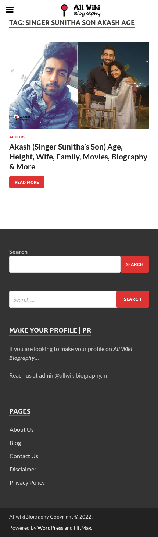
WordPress (50, 527)
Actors (17, 137)
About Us (22, 429)
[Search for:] (79, 299)
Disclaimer (23, 469)
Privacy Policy (27, 482)
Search (18, 251)
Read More (24, 180)
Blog (15, 442)
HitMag (82, 527)
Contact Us (24, 455)
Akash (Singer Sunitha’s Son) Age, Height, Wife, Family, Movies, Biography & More (78, 156)
